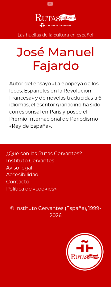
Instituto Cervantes (30, 161)
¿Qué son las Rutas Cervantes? (44, 153)
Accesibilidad (22, 175)
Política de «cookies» (31, 189)
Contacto (17, 182)
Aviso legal (19, 168)
